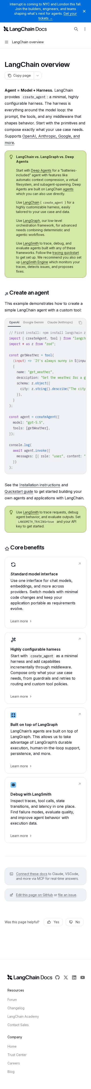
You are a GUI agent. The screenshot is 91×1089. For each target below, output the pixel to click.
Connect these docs (31, 874)
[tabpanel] (45, 400)
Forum (12, 1000)
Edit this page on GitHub (34, 895)
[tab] (14, 322)
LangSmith (31, 243)
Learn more (19, 621)
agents (68, 189)
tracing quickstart (65, 253)
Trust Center (17, 1055)
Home (12, 1046)
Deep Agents (41, 170)
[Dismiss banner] (84, 11)
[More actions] (85, 29)
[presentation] (40, 323)
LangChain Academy (23, 1016)
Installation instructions (39, 485)
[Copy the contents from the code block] (80, 323)
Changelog (15, 1008)
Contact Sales (18, 1025)
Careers (13, 1063)
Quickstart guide (19, 491)
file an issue (67, 895)
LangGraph (31, 221)
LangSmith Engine (34, 262)
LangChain (31, 202)
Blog (10, 1072)
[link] (45, 592)
